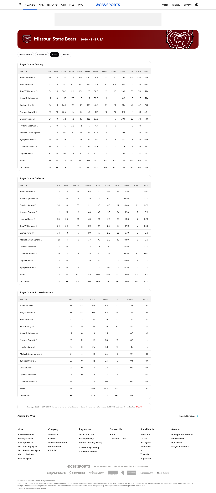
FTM (130, 71)
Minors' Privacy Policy (90, 442)
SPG (126, 185)
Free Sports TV (25, 442)
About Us (53, 434)
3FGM (103, 71)
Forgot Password (180, 446)
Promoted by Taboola (187, 416)
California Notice (88, 451)
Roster (66, 54)
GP (49, 71)
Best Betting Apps (27, 446)
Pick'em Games (25, 434)
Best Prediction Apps (28, 450)
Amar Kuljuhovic (27, 98)
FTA (138, 71)
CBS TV (52, 450)
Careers (52, 438)
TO (116, 299)
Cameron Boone (27, 146)
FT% (145, 71)
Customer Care (118, 438)
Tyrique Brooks (27, 139)
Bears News (25, 54)
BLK (135, 185)
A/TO (145, 299)
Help (112, 434)
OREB (75, 185)
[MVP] (131, 471)
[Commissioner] (116, 471)
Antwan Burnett (27, 112)
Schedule (42, 54)
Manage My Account (182, 434)
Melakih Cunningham (30, 132)
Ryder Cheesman (28, 126)
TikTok (143, 438)
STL (116, 185)
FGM (79, 71)
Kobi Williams (26, 84)
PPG (71, 71)
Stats (54, 54)
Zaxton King (25, 105)
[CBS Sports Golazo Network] (131, 466)
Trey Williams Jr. (27, 91)
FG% (95, 71)
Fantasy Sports (25, 438)
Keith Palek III (26, 77)
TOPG (129, 299)
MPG (63, 71)
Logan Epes (25, 153)
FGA (87, 71)
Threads (144, 454)
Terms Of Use (86, 434)
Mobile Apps (24, 458)
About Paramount (57, 442)
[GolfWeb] (163, 472)
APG (105, 299)
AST (92, 299)
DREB (87, 185)
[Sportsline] (77, 472)
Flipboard (145, 458)
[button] (19, 5)
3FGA (112, 71)
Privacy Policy (86, 438)
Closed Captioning (89, 447)
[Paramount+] (96, 472)
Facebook (145, 446)
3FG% (121, 71)
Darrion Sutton (27, 119)
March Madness (25, 454)
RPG (107, 185)
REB (97, 185)
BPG (145, 185)
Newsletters (177, 438)
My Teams (176, 442)
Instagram (145, 442)
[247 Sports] (56, 472)
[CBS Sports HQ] (102, 466)
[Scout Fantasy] (146, 472)
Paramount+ (54, 446)
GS (55, 71)
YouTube (145, 434)
